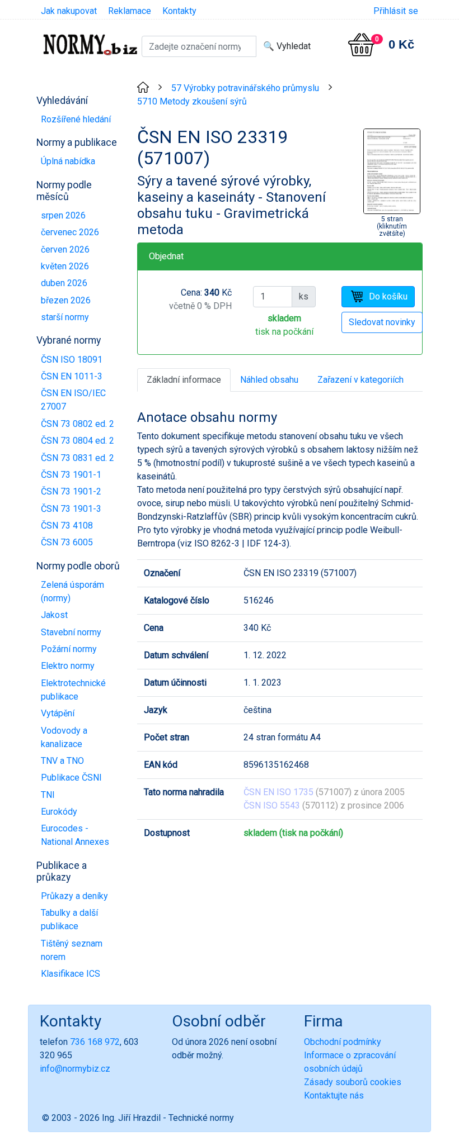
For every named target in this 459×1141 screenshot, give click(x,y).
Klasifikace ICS (70, 973)
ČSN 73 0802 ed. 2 (77, 424)
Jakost (54, 615)
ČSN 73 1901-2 (71, 491)
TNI (48, 795)
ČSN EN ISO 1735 (278, 792)
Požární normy (69, 649)
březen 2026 (66, 300)
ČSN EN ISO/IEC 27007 (73, 400)
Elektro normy (68, 665)
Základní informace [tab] (184, 379)
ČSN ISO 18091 (71, 359)
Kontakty (179, 11)
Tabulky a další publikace (69, 919)
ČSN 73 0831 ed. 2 (77, 458)
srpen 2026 (63, 215)
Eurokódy (59, 811)
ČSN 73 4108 (67, 525)
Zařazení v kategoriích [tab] (360, 379)
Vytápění (57, 713)
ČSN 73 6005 (67, 542)
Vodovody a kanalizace (64, 737)
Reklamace (129, 11)
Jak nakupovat (69, 11)
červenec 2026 (70, 232)
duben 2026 (64, 283)
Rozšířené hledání (76, 119)
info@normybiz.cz (75, 1068)
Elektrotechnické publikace (73, 690)
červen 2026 (65, 249)
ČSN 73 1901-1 (71, 474)
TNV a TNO (62, 760)
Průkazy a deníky (74, 896)
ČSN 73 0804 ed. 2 (77, 440)
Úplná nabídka (68, 161)
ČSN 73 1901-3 (71, 508)
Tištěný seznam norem (71, 950)
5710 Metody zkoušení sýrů (192, 101)
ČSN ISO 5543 (271, 805)
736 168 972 (95, 1042)
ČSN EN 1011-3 (71, 376)
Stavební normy (71, 632)
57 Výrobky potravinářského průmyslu (245, 88)
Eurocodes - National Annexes (75, 835)
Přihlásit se (395, 11)
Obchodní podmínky (342, 1042)
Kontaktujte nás (334, 1095)
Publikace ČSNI (71, 777)
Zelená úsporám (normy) (72, 591)
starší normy (65, 317)
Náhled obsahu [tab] (269, 379)
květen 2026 (65, 266)
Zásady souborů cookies (352, 1082)
